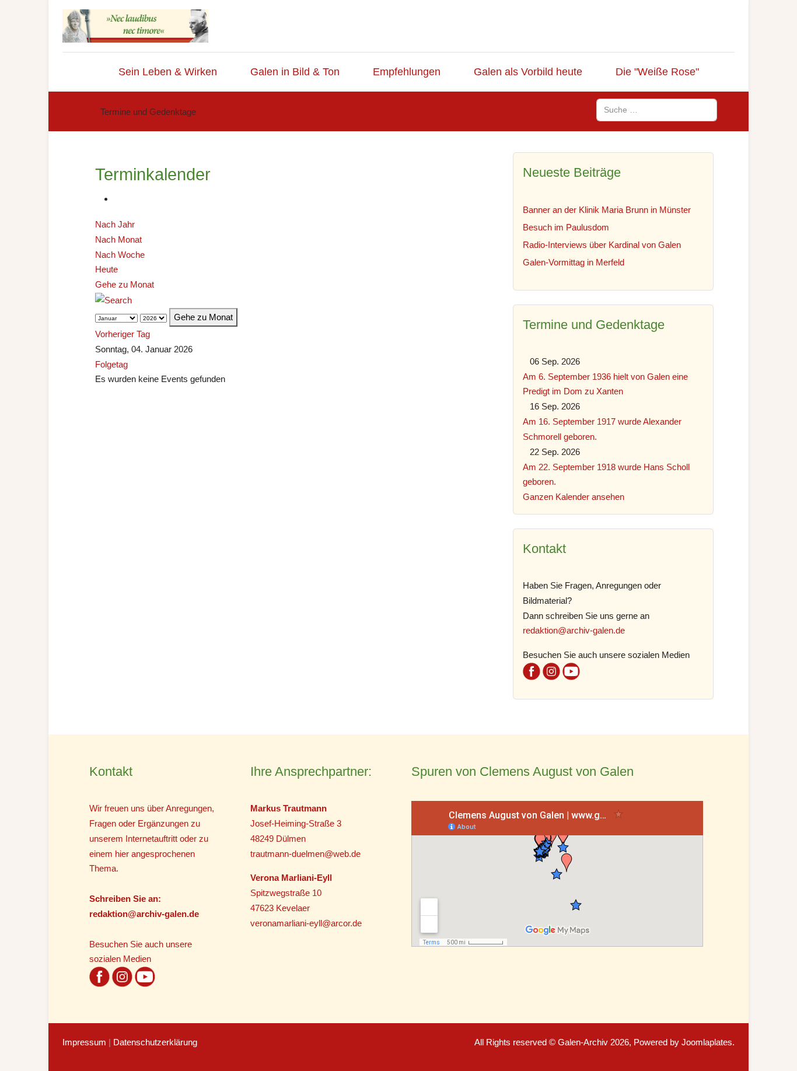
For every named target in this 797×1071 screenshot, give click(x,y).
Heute (106, 269)
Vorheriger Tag (122, 334)
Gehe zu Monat (124, 284)
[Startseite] (85, 72)
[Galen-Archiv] (135, 26)
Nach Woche (120, 255)
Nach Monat (118, 239)
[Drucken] (117, 199)
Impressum (84, 1042)
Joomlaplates (706, 1042)
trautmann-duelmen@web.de (305, 854)
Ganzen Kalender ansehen (573, 497)
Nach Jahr (115, 224)
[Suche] (113, 299)
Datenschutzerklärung (155, 1042)
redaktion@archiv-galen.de (574, 630)
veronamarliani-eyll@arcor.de (306, 923)
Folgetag (111, 364)
